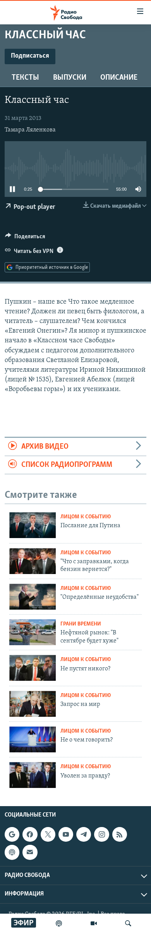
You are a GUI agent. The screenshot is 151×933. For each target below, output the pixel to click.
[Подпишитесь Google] (12, 834)
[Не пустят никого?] (32, 668)
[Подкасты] (12, 852)
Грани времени (80, 624)
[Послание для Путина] (32, 525)
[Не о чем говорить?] (32, 739)
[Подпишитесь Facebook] (29, 834)
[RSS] (119, 834)
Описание (118, 78)
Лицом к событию (85, 517)
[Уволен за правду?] (32, 775)
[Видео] (93, 923)
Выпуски (69, 78)
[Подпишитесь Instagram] (101, 834)
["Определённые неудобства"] (32, 597)
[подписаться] (29, 852)
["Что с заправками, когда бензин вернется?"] (32, 561)
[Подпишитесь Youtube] (65, 834)
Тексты (25, 78)
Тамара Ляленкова (30, 130)
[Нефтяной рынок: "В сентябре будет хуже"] (32, 632)
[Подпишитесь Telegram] (83, 834)
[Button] (25, 238)
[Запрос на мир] (32, 704)
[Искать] (128, 923)
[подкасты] (58, 923)
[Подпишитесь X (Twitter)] (48, 834)
